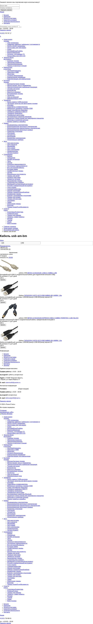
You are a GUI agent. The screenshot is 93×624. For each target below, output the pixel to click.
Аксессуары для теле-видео (16, 47)
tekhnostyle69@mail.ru (12, 398)
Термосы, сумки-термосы (15, 217)
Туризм (9, 220)
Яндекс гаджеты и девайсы (16, 121)
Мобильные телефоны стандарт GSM (20, 108)
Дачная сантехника (13, 190)
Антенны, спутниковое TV (16, 54)
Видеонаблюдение (13, 52)
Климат (6, 123)
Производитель (5, 246)
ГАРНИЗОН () (5, 249)
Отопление (11, 133)
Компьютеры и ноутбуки (8, 68)
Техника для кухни (13, 89)
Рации (9, 222)
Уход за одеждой (13, 97)
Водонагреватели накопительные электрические (23, 128)
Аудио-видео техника (8, 40)
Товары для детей (13, 176)
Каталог (6, 15)
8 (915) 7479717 (12, 389)
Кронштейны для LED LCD (16, 56)
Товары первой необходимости (17, 207)
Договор (6, 365)
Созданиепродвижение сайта (6, 411)
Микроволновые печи (14, 98)
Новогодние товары (14, 204)
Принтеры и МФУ (13, 72)
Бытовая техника (7, 81)
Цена (2, 240)
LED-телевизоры (13, 43)
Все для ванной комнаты (15, 167)
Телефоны (7, 100)
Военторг (10, 205)
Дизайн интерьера (13, 159)
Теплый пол (11, 135)
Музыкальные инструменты (16, 174)
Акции (2, 12)
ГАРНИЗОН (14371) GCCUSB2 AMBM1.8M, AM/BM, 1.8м (43, 295)
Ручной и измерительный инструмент (19, 185)
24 (9, 257)
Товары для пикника (14, 215)
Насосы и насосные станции (17, 66)
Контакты (7, 23)
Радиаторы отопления (14, 131)
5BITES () (4, 247)
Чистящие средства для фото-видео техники (22, 103)
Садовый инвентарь (14, 189)
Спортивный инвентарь (15, 212)
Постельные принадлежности (17, 166)
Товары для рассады (14, 199)
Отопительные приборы (15, 139)
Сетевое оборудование (15, 75)
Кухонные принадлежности (16, 164)
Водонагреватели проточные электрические (22, 126)
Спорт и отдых (6, 209)
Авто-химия (11, 148)
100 (11, 257)
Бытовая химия (12, 169)
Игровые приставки (14, 177)
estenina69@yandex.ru (12, 382)
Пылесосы (10, 95)
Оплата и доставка (10, 18)
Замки (9, 202)
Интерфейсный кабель (15, 51)
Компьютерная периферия (16, 77)
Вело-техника (11, 223)
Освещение (11, 158)
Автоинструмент (12, 153)
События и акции (9, 359)
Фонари (9, 218)
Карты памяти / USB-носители (17, 102)
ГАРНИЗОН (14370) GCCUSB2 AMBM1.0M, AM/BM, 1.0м (43, 340)
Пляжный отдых (12, 213)
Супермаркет (8, 154)
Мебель (9, 156)
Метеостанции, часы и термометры (19, 85)
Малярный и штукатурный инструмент (20, 184)
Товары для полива (14, 197)
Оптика (9, 172)
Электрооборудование (14, 64)
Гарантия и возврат (10, 20)
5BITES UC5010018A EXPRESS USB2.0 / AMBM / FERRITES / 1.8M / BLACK (52, 318)
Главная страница (10, 226)
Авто (5, 141)
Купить (3, 280)
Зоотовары (11, 200)
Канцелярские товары (14, 181)
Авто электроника (13, 149)
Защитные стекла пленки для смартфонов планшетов (25, 118)
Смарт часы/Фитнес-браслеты (17, 110)
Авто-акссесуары (13, 143)
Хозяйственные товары (15, 171)
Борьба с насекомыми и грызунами (19, 195)
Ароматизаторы (12, 151)
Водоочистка (11, 90)
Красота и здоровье (14, 92)
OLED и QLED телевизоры (16, 46)
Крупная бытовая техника (16, 84)
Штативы (10, 105)
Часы (9, 161)
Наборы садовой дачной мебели (18, 192)
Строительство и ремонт (15, 182)
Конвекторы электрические (16, 138)
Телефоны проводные (14, 113)
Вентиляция (11, 136)
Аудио (9, 49)
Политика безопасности (12, 21)
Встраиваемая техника (15, 93)
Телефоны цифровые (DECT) (17, 112)
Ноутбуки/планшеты (14, 70)
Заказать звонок (6, 10)
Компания (7, 16)
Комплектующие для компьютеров (18, 79)
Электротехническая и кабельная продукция (22, 87)
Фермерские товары (14, 194)
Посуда (9, 162)
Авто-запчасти (12, 144)
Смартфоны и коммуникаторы (17, 107)
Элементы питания (13, 179)
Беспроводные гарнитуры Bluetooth (19, 116)
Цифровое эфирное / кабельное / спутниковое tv (23, 44)
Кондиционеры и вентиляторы (17, 125)
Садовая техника (13, 61)
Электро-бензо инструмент (9, 58)
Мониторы (10, 74)
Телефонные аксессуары (15, 115)
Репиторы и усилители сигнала (17, 120)
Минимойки (11, 146)
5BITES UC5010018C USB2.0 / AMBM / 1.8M (42, 273)
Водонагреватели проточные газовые (20, 130)
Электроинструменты (14, 62)
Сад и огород (11, 187)
